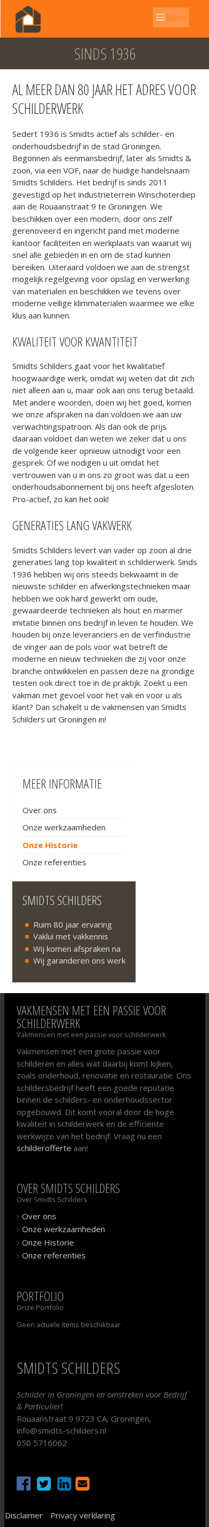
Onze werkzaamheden (64, 827)
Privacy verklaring (82, 1515)
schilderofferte (44, 1147)
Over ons (40, 810)
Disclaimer (24, 1515)
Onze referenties (54, 862)
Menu (175, 17)
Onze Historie (50, 845)
